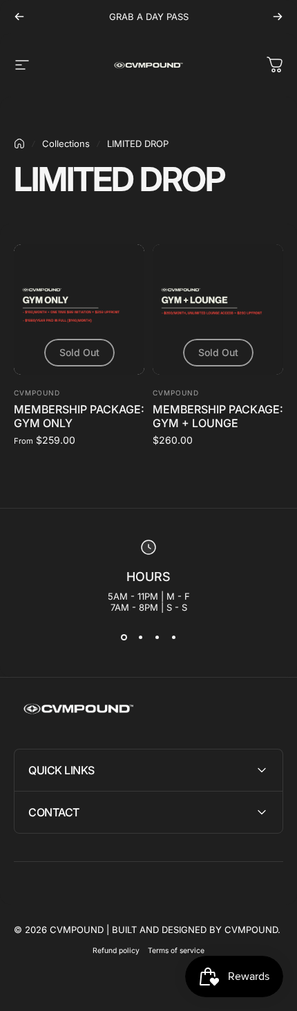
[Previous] (19, 16)
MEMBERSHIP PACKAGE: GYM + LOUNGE (218, 416)
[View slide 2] (140, 637)
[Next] (277, 16)
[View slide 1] (123, 637)
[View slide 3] (156, 637)
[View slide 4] (173, 637)
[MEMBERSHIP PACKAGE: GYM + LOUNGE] (218, 309)
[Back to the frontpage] (19, 143)
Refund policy (116, 950)
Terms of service (176, 950)
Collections (66, 143)
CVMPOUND (37, 393)
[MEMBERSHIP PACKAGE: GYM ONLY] (79, 309)
